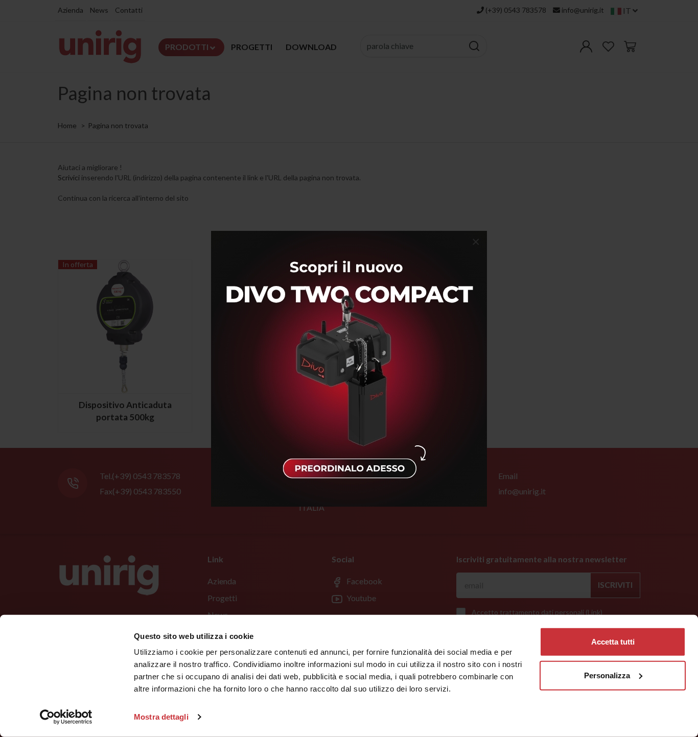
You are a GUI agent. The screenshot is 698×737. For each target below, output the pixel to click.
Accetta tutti (613, 641)
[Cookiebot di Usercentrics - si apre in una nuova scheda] (66, 717)
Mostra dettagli (161, 716)
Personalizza (607, 675)
